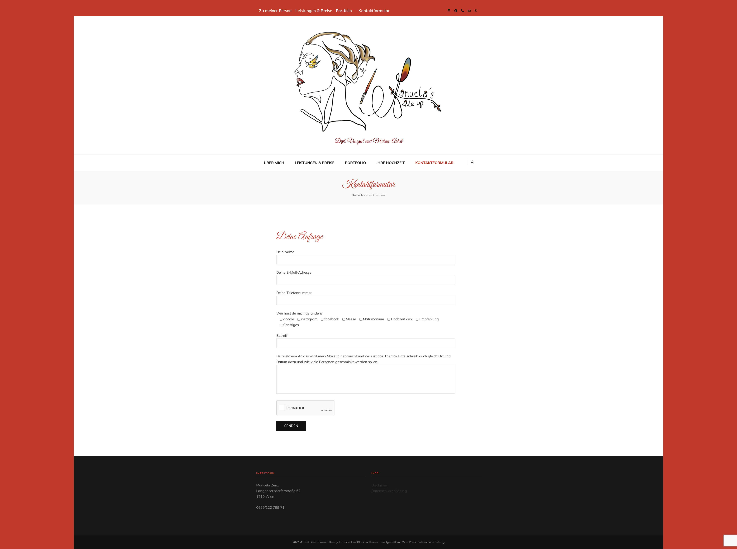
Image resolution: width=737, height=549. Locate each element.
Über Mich (274, 162)
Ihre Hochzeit (391, 162)
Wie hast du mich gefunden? (299, 313)
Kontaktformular (374, 10)
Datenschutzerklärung (389, 491)
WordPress (409, 542)
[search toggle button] (472, 162)
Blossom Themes (367, 542)
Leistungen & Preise (313, 10)
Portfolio (344, 10)
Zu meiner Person (275, 10)
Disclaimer (379, 485)
